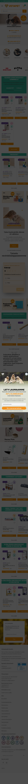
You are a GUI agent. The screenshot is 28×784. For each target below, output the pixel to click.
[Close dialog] (26, 374)
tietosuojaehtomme (19, 410)
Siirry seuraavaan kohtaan (14, 408)
